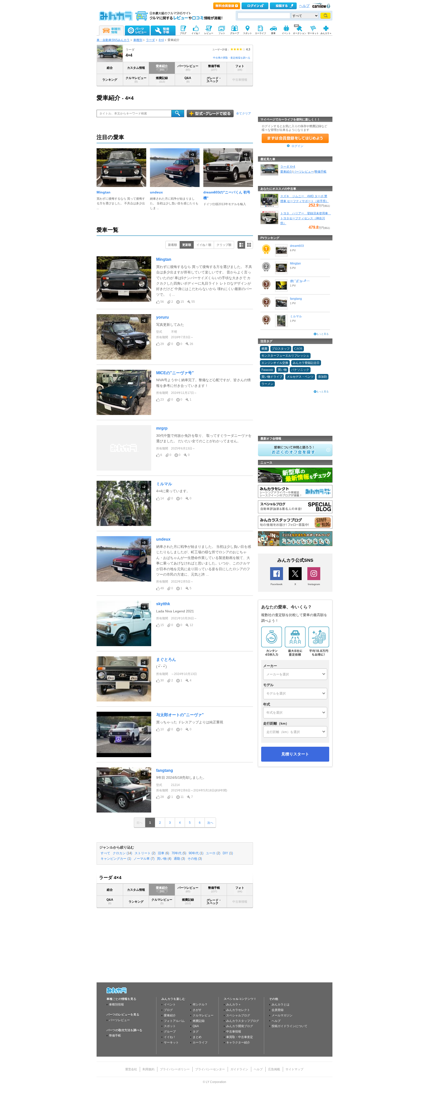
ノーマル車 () (144, 858)
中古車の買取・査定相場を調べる (231, 57)
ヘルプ (304, 6)
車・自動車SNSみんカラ (113, 40)
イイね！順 (203, 245)
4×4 (161, 40)
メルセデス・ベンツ (300, 376)
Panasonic (267, 369)
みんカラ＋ (233, 1004)
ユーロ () (213, 853)
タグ (196, 1031)
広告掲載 (274, 1069)
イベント (170, 1004)
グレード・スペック (214, 79)
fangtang (164, 770)
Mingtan (103, 192)
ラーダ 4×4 (287, 166)
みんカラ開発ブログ (239, 1026)
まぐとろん (166, 659)
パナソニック (300, 369)
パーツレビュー (188, 67)
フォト (239, 67)
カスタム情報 (136, 68)
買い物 (282, 369)
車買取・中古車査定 (239, 1037)
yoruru (162, 317)
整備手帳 (214, 67)
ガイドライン (239, 1069)
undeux (156, 192)
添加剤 (322, 376)
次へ (210, 822)
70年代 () (179, 853)
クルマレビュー (136, 79)
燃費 (264, 348)
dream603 (297, 246)
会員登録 (278, 1010)
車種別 (137, 40)
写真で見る (249, 245)
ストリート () (145, 853)
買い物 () (164, 858)
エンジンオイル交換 (274, 363)
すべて (105, 853)
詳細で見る (241, 245)
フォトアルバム (174, 1021)
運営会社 (131, 1069)
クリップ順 (223, 245)
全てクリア (243, 113)
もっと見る (322, 334)
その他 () (194, 858)
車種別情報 (116, 1004)
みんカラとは (280, 1004)
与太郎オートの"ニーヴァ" (180, 715)
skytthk (163, 604)
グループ (170, 1031)
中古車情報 (233, 1031)
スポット (170, 1026)
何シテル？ (200, 1004)
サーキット (171, 1042)
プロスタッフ (281, 348)
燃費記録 (162, 79)
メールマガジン (282, 1015)
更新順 (186, 245)
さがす (197, 1010)
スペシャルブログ (238, 1015)
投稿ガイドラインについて (289, 1026)
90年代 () (196, 853)
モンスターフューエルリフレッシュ (285, 355)
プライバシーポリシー (175, 1069)
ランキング (109, 79)
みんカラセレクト (238, 1010)
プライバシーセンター (210, 1069)
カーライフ (200, 1042)
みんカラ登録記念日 (306, 363)
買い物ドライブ (271, 376)
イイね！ (170, 1037)
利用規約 (148, 1069)
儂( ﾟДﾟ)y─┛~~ (300, 281)
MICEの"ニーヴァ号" (175, 373)
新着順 (172, 245)
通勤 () (179, 858)
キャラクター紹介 (238, 1042)
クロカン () (122, 853)
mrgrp (162, 428)
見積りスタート (295, 754)
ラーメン (267, 384)
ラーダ (150, 40)
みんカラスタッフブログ (242, 1021)
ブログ (168, 1010)
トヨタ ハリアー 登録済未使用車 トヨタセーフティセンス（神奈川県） (305, 218)
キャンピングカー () (116, 858)
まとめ (197, 1037)
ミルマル (164, 484)
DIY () (228, 853)
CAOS (298, 348)
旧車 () (163, 853)
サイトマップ (294, 1069)
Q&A (187, 79)
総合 (110, 68)
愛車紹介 (162, 67)
